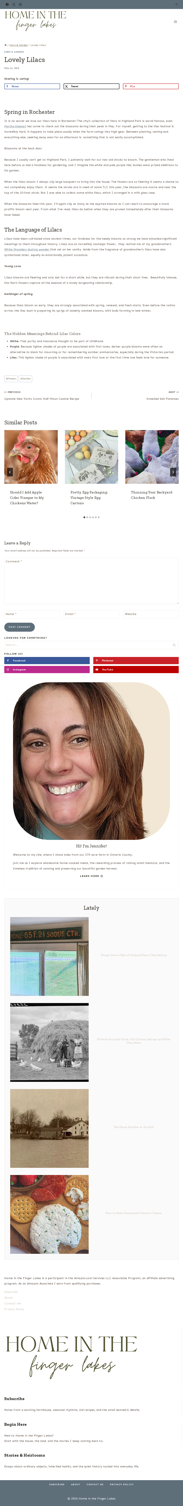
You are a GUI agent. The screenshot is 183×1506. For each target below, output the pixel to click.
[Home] (5, 45)
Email (70, 614)
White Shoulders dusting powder (27, 249)
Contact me (12, 1303)
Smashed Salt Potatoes (163, 395)
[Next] (173, 472)
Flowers (11, 378)
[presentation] (31, 457)
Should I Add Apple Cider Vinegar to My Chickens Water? (27, 497)
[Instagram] (20, 4)
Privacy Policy (14, 1309)
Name (11, 614)
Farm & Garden (14, 52)
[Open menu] (175, 21)
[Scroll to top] (175, 1492)
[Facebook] (7, 4)
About (8, 1297)
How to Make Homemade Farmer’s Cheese (134, 1213)
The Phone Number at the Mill (133, 1127)
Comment (14, 561)
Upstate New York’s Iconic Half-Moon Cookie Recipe (41, 395)
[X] (14, 4)
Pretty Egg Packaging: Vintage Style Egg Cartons (89, 497)
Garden (25, 378)
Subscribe (11, 1292)
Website (130, 614)
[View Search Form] (176, 4)
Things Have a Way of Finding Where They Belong (134, 955)
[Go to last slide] (10, 472)
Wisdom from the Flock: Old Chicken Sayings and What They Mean (133, 1041)
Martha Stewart (15, 126)
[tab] (84, 517)
